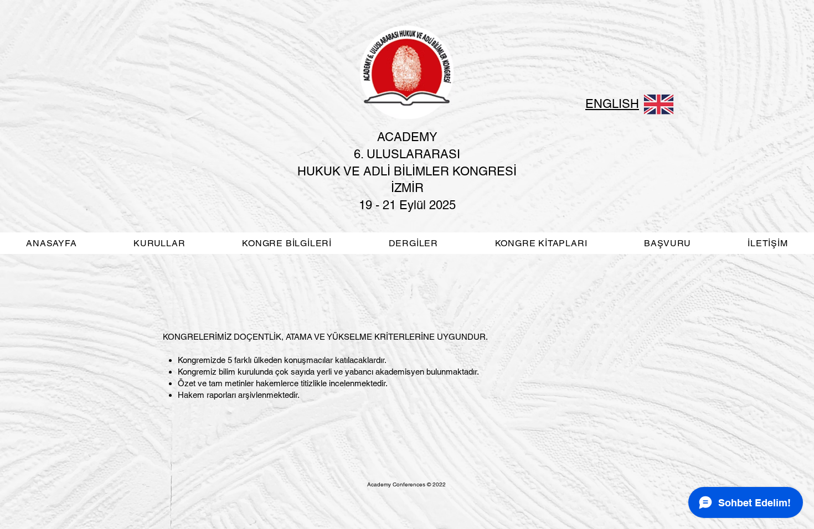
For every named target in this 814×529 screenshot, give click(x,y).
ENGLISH (612, 104)
